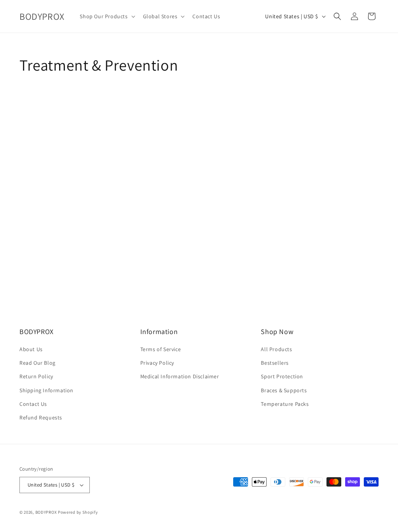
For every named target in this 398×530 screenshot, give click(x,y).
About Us (31, 349)
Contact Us (33, 403)
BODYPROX (46, 512)
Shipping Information (46, 390)
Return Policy (36, 376)
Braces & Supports (284, 390)
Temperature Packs (285, 403)
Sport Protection (282, 376)
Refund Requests (40, 417)
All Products (276, 349)
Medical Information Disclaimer (179, 376)
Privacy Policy (157, 362)
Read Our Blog (37, 362)
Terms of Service (160, 349)
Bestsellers (275, 362)
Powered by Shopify (78, 512)
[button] (106, 16)
